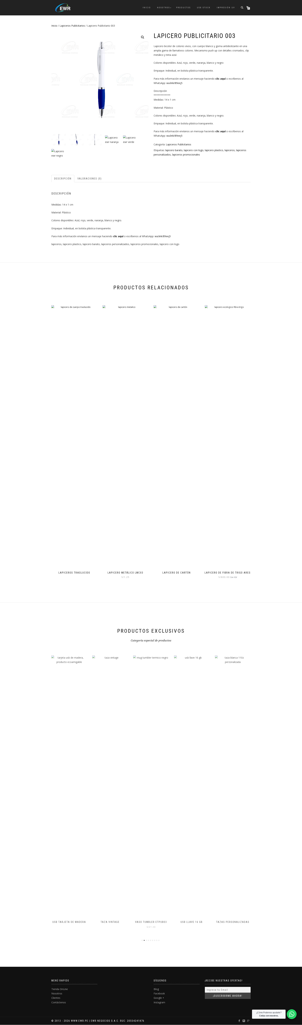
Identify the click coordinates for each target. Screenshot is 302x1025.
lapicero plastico (214, 150)
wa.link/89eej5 (174, 83)
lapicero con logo (193, 150)
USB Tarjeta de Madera (69, 922)
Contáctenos (58, 1002)
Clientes (55, 997)
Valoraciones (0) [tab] (89, 178)
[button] (142, 37)
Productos (183, 7)
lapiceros (230, 150)
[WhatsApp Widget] (292, 1014)
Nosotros (163, 7)
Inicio (147, 7)
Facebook (159, 993)
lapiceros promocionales (186, 154)
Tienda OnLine (59, 989)
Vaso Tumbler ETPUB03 (151, 922)
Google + (159, 997)
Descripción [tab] (62, 178)
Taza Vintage (110, 922)
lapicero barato (173, 150)
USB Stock (203, 7)
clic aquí (220, 78)
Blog (156, 989)
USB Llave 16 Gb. (192, 922)
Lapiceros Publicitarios (72, 25)
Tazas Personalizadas (232, 922)
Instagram (159, 1002)
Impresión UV (226, 7)
